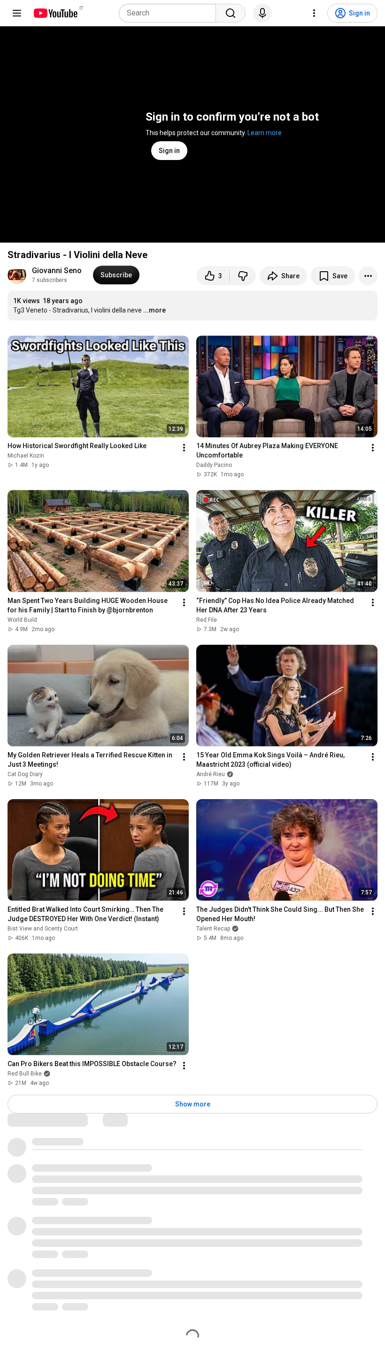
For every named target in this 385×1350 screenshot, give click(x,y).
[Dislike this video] (243, 276)
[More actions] (368, 276)
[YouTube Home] (55, 13)
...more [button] (154, 310)
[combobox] (170, 13)
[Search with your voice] (262, 13)
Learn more (264, 133)
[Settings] (314, 13)
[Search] (231, 13)
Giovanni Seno (57, 270)
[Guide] (17, 13)
